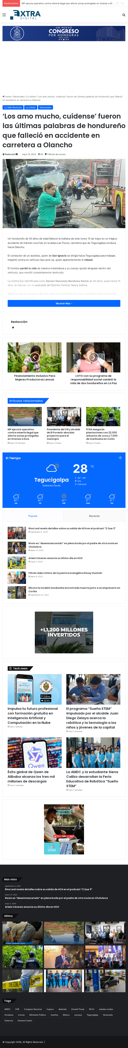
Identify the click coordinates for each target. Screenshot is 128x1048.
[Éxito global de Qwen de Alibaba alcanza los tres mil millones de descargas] (35, 752)
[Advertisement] (64, 69)
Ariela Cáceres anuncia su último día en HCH (55, 558)
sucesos (78, 1015)
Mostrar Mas (63, 303)
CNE (17, 1009)
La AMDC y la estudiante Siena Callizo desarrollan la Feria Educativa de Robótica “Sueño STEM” (92, 779)
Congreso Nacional (33, 1009)
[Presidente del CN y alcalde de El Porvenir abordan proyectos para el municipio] (64, 416)
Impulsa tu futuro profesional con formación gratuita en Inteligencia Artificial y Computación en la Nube (33, 715)
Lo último (31, 96)
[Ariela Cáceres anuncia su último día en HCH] (17, 562)
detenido (62, 1009)
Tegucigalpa (92, 1015)
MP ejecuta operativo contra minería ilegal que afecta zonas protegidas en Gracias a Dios (23, 434)
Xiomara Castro (25, 1020)
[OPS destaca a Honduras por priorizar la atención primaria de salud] (105, 956)
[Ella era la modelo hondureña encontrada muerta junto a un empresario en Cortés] (17, 592)
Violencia (8, 1020)
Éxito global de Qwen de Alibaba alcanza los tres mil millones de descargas (31, 777)
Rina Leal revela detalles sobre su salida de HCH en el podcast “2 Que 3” (72, 528)
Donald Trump (77, 1009)
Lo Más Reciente (13, 107)
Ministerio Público (37, 1015)
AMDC (7, 1009)
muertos (54, 1015)
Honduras (8, 1015)
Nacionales (18, 96)
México (66, 1015)
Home (7, 96)
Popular (33, 516)
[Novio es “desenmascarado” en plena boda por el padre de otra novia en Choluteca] (17, 548)
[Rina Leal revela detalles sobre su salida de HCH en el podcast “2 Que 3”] (17, 533)
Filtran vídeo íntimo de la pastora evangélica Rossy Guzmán (65, 573)
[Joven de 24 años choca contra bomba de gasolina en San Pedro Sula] (105, 981)
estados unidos (106, 1009)
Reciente (94, 516)
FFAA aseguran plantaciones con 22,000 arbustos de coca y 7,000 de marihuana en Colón (102, 434)
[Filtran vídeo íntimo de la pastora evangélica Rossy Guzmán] (17, 577)
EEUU (91, 1009)
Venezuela (108, 1015)
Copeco (50, 1009)
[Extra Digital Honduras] (26, 14)
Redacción (10, 154)
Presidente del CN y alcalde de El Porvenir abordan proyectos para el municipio (63, 3)
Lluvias (21, 1015)
